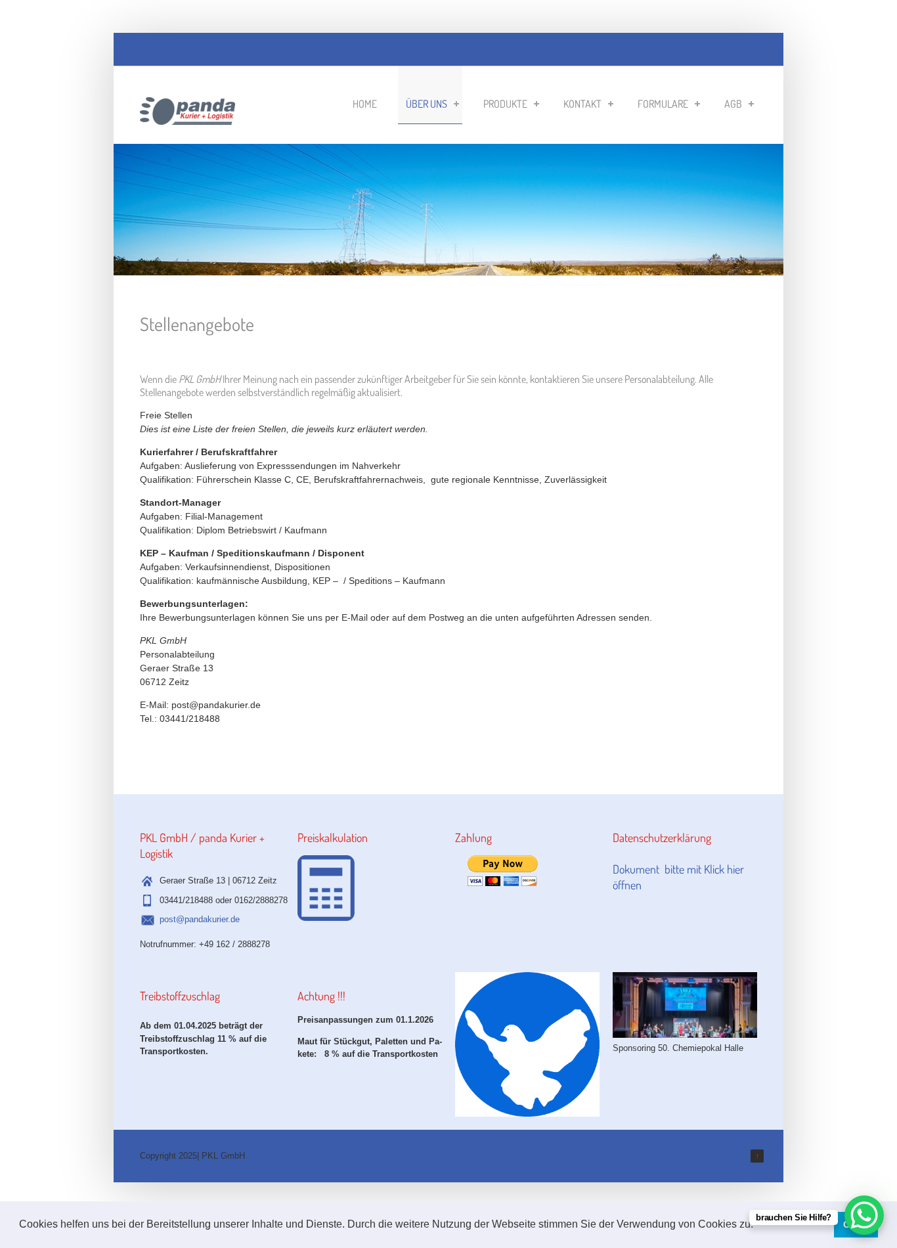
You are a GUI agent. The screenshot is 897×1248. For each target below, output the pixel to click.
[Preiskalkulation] (326, 918)
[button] (758, 1226)
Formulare (663, 103)
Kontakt (582, 103)
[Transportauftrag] (187, 118)
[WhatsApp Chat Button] (864, 1215)
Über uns (426, 103)
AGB (733, 103)
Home (365, 103)
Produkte (505, 103)
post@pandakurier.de (200, 919)
